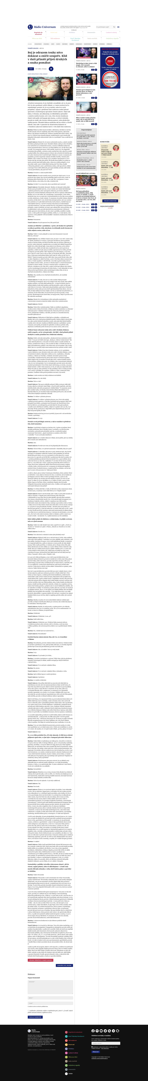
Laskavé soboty (113, 34)
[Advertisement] (74, 10)
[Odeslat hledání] (114, 27)
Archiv (70, 1073)
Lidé (52, 44)
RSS (109, 1030)
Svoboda (102, 44)
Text (93, 69)
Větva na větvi (39, 39)
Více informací (105, 1048)
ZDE (110, 61)
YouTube (101, 1030)
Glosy (58, 44)
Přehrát (51, 69)
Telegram (113, 1030)
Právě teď (57, 34)
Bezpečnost (87, 44)
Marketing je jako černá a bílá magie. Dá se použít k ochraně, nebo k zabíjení (86, 65)
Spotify (97, 1030)
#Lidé (29, 74)
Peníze (95, 44)
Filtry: (30, 44)
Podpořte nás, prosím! (64, 965)
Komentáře (94, 34)
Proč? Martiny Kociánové (76, 39)
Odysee (117, 1030)
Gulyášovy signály (113, 38)
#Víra (40, 74)
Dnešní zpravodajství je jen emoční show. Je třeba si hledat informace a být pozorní (85, 92)
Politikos (76, 34)
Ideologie (79, 44)
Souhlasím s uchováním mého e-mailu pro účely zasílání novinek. (104, 1047)
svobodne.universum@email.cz (99, 1058)
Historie (65, 44)
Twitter (105, 1030)
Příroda (109, 44)
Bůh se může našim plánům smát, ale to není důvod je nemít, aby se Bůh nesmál (86, 119)
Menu (118, 27)
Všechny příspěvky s (40, 960)
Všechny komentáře (110, 201)
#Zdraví (45, 74)
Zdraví (71, 44)
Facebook (93, 1030)
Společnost (38, 44)
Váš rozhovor (55, 38)
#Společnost (35, 74)
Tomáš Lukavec (33, 48)
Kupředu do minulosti (39, 34)
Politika (46, 44)
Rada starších (94, 39)
